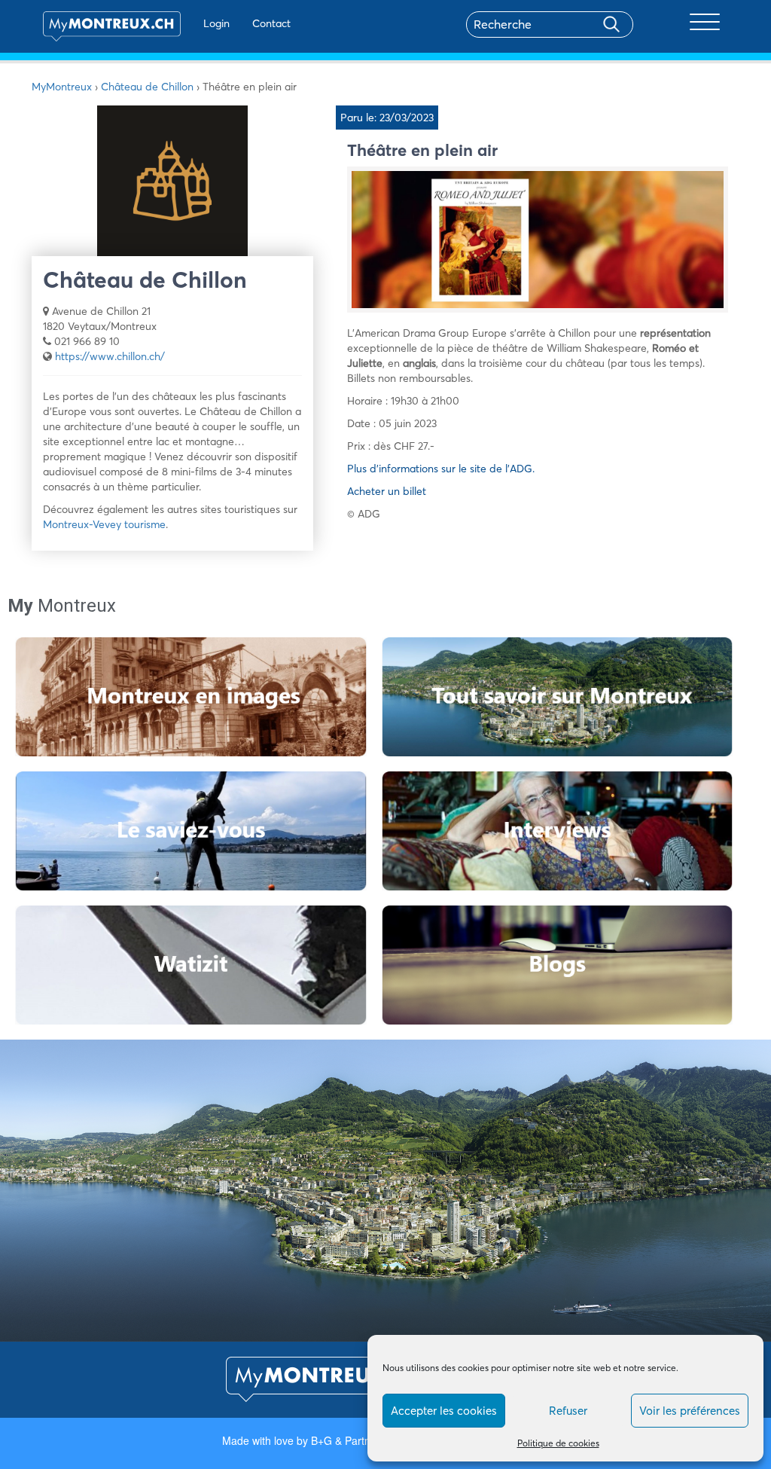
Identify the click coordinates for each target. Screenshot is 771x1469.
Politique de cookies (558, 1443)
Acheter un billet (386, 491)
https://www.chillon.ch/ (110, 356)
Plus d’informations (394, 468)
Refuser (568, 1410)
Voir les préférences (689, 1410)
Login (216, 23)
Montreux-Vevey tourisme (104, 524)
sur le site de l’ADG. (489, 468)
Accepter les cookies (444, 1410)
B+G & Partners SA (356, 1440)
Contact (271, 23)
